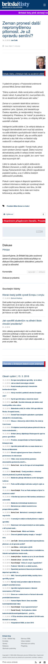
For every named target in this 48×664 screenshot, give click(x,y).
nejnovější (32, 272)
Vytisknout (9, 214)
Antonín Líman (16, 560)
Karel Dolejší (15, 490)
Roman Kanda (16, 531)
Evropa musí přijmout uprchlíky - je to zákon (26, 380)
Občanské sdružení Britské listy (26, 655)
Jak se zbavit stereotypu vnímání (22, 383)
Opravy (4, 643)
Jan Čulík (14, 40)
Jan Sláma (14, 547)
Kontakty (5, 641)
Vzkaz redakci (25, 641)
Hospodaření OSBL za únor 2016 (22, 623)
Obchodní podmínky (9, 648)
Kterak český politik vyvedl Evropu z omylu (23, 294)
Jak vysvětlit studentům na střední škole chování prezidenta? (22, 322)
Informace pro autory (28, 643)
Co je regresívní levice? (29, 607)
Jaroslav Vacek (27, 560)
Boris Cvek (15, 465)
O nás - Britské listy (8, 638)
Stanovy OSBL (26, 638)
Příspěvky (24, 646)
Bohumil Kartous (16, 298)
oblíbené (42, 272)
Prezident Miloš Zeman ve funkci (18, 206)
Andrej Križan (16, 556)
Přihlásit (6, 249)
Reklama (5, 646)
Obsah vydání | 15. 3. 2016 (15, 376)
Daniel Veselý (16, 471)
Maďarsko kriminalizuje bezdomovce (24, 503)
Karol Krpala (15, 550)
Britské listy (20, 5)
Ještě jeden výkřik (25, 547)
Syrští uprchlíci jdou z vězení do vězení (24, 399)
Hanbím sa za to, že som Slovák (33, 556)
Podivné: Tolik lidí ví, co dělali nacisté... (24, 566)
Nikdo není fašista (28, 531)
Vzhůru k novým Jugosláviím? (31, 563)
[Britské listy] (23, 73)
